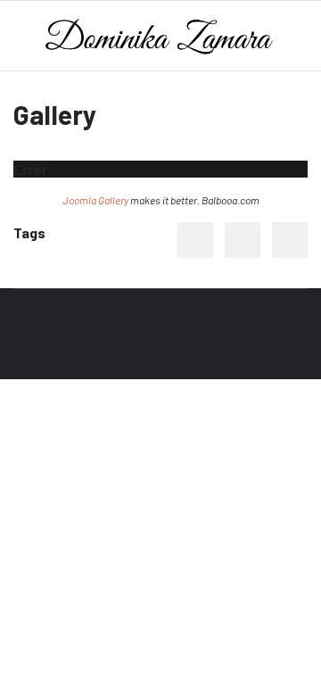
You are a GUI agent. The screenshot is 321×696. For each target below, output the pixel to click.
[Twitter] (242, 240)
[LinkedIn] (290, 240)
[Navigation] (20, 36)
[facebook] (23, 343)
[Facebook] (195, 240)
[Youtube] (50, 343)
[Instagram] (105, 343)
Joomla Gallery (95, 200)
